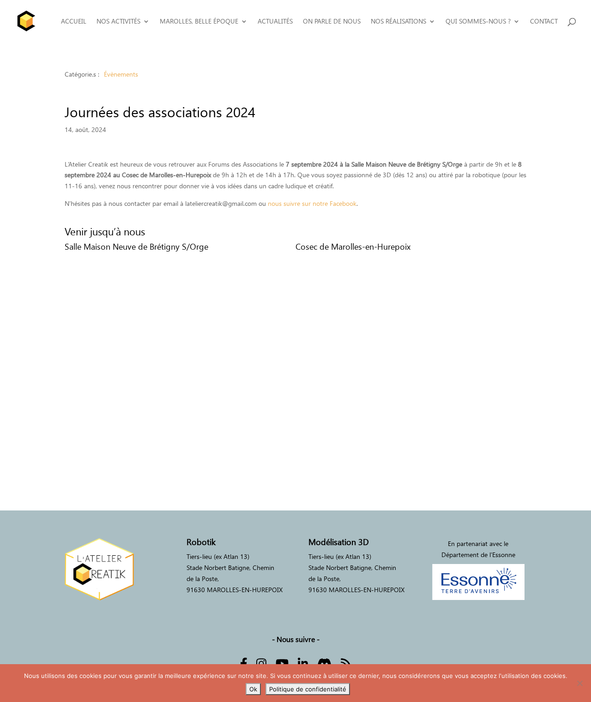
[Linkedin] (303, 662)
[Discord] (324, 662)
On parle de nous (332, 21)
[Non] (579, 683)
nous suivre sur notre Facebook (312, 203)
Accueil (73, 21)
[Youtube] (282, 662)
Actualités (275, 21)
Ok (253, 689)
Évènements (121, 74)
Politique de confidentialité (307, 689)
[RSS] (346, 662)
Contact (544, 21)
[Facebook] (243, 662)
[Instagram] (261, 662)
